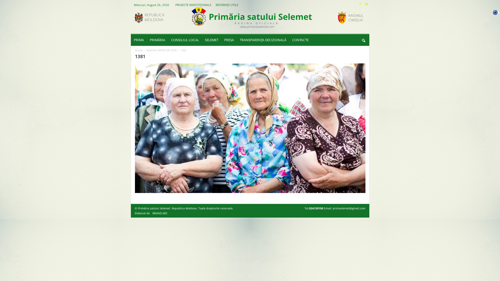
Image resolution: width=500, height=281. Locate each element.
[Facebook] (360, 4)
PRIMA (139, 40)
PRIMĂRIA (157, 40)
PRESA (229, 40)
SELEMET (211, 40)
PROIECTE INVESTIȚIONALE (193, 5)
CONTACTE (300, 40)
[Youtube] (366, 4)
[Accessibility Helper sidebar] (495, 12)
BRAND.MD (160, 213)
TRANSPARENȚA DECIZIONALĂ (263, 40)
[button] (363, 40)
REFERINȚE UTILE (227, 5)
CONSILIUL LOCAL (185, 40)
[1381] (250, 128)
